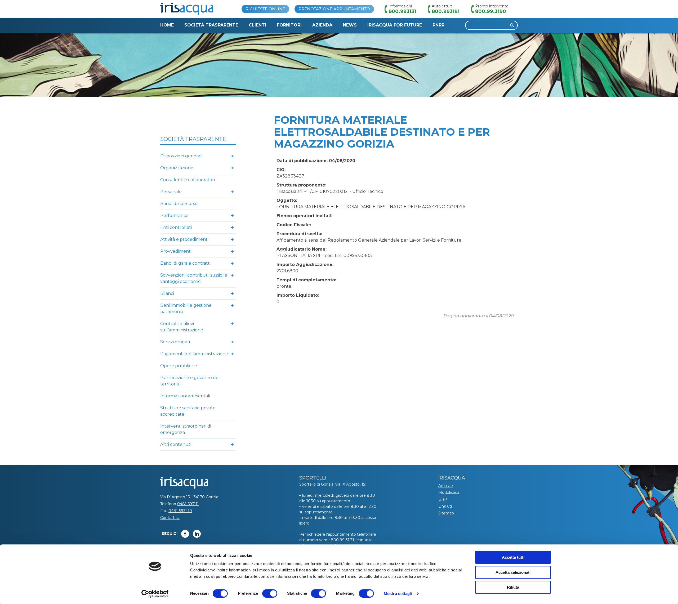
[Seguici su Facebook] (185, 534)
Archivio (445, 485)
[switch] (269, 593)
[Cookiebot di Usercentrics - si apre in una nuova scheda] (155, 594)
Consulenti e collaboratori (187, 179)
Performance (174, 215)
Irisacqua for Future (394, 25)
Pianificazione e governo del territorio (190, 381)
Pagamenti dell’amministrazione (194, 353)
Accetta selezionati (513, 572)
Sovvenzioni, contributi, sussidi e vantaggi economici (193, 278)
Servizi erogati (175, 341)
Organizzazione (176, 167)
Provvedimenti (175, 251)
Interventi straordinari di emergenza (185, 429)
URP (442, 499)
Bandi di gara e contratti (185, 263)
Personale (171, 191)
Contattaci (170, 517)
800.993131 (402, 11)
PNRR (438, 25)
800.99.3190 (490, 11)
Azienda (322, 25)
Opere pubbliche (178, 365)
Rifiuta (513, 587)
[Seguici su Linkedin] (197, 534)
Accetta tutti (513, 557)
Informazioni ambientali (185, 395)
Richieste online (265, 8)
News (350, 25)
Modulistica (448, 492)
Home (167, 25)
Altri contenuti (175, 444)
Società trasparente (211, 25)
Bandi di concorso (179, 203)
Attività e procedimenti (184, 239)
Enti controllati (176, 227)
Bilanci (167, 293)
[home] (186, 9)
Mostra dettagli (398, 593)
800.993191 (446, 11)
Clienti (257, 25)
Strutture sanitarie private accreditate (188, 411)
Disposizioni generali (181, 155)
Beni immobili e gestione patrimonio (186, 308)
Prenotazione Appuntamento (334, 8)
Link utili (445, 506)
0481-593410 (180, 510)
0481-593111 (188, 503)
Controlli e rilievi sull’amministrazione (181, 326)
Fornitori (289, 25)
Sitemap (446, 513)
